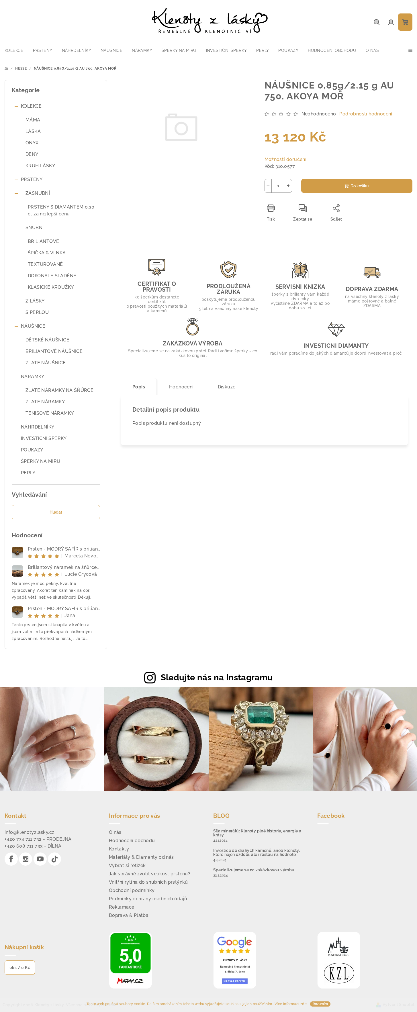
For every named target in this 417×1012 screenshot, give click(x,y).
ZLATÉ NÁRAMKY (45, 401)
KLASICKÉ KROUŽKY (51, 287)
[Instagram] (25, 859)
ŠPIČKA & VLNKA (47, 253)
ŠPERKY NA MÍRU (40, 461)
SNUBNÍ (35, 227)
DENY (32, 154)
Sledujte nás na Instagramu (217, 677)
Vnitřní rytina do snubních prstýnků (148, 882)
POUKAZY (32, 450)
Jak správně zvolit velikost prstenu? (149, 874)
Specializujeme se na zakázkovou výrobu (254, 870)
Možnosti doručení (286, 159)
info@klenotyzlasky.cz (29, 832)
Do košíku (360, 186)
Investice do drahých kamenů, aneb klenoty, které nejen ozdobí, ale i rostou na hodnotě (256, 852)
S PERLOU (37, 312)
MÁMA (33, 120)
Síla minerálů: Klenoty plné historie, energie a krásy (257, 833)
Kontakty (119, 849)
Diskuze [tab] (227, 387)
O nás (115, 832)
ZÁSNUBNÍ (38, 193)
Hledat (56, 512)
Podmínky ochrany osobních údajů (148, 898)
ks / (19, 967)
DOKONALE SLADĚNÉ (52, 275)
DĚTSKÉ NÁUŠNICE (47, 340)
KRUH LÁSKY (40, 165)
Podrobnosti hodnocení (365, 114)
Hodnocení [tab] (181, 387)
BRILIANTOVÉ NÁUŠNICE (54, 351)
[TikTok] (54, 859)
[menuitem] (14, 50)
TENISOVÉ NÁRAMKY (50, 413)
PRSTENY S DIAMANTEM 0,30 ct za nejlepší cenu (61, 210)
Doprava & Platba (128, 915)
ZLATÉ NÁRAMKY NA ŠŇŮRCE (59, 390)
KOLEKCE (31, 106)
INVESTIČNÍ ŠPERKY (44, 438)
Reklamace (121, 907)
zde (303, 1004)
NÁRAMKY (32, 376)
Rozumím (320, 1004)
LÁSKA (33, 131)
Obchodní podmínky (132, 890)
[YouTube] (40, 859)
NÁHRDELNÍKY (37, 427)
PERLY (28, 472)
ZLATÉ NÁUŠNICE (46, 363)
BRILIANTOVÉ (43, 241)
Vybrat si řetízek (127, 865)
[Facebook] (11, 859)
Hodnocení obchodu (132, 840)
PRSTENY (32, 179)
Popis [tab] (138, 387)
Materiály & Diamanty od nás (141, 857)
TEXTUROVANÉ (45, 264)
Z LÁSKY (35, 301)
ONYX (32, 143)
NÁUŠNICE (33, 326)
